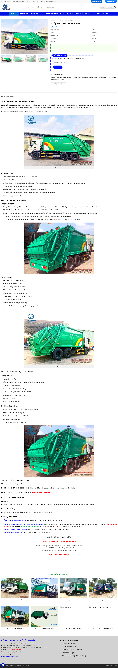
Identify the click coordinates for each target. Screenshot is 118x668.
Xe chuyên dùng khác (54, 13)
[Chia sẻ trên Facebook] (52, 83)
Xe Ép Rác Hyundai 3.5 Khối (103, 600)
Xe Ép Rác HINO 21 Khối (57, 79)
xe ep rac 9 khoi (98, 77)
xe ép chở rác (67, 77)
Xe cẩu (68, 13)
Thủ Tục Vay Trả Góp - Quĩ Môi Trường (74, 656)
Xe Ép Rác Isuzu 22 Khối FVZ (15, 628)
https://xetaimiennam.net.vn (9, 656)
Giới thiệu (40, 7)
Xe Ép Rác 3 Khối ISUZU (73, 600)
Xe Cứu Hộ (24, 13)
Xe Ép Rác (14, 13)
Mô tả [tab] (3, 96)
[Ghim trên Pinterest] (61, 83)
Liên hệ (105, 13)
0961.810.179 (11, 649)
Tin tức (88, 13)
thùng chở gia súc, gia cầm (30, 526)
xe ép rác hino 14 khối (109, 77)
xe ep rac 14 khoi (76, 77)
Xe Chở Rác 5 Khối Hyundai (73, 628)
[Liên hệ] (3, 665)
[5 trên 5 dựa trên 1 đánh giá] (83, 27)
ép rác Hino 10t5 (58, 77)
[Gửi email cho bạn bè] (58, 83)
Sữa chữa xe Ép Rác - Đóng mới (72, 649)
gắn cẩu (55, 526)
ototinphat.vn (11, 654)
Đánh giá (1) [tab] (10, 96)
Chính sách (50, 7)
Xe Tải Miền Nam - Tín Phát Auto (20, 665)
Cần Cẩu (78, 13)
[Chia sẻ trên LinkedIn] (64, 83)
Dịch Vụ (96, 13)
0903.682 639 (20, 649)
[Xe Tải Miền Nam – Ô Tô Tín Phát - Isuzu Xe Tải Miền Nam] (11, 7)
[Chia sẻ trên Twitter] (55, 83)
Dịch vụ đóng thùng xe (69, 643)
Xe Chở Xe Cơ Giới (37, 13)
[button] (3, 51)
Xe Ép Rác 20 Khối (87, 77)
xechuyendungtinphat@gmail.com (14, 651)
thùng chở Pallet (15, 526)
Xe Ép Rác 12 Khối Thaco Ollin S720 (103, 628)
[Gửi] (114, 7)
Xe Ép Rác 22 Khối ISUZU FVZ (44, 600)
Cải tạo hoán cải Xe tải (69, 646)
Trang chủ (29, 7)
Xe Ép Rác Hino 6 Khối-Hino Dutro (44, 628)
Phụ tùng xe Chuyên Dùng (70, 653)
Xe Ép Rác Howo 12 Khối (15, 600)
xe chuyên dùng (75, 526)
